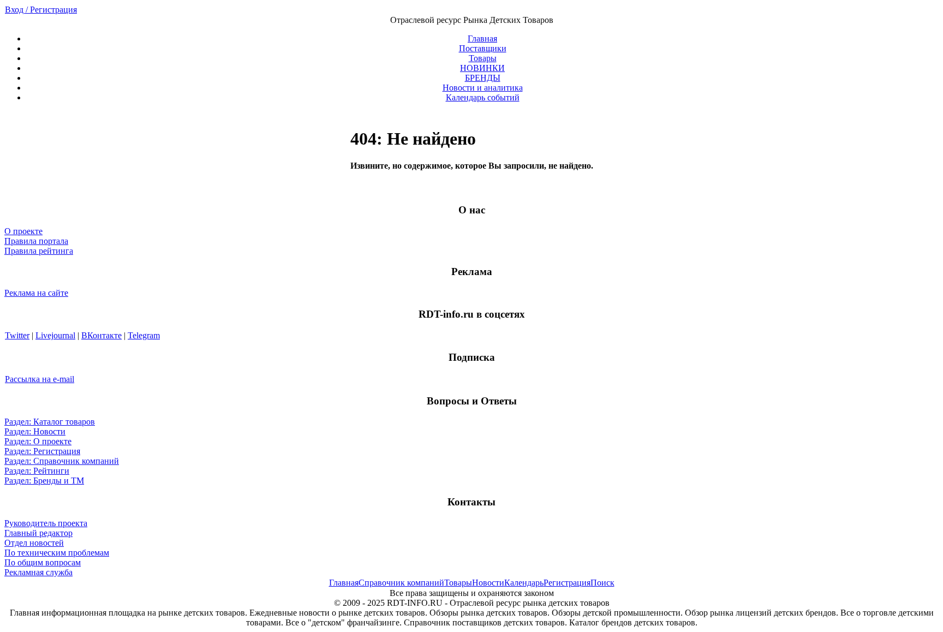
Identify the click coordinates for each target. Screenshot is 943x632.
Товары (483, 58)
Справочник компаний (401, 582)
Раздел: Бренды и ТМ (44, 480)
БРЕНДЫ (482, 77)
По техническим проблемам (56, 552)
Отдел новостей (34, 542)
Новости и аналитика (483, 87)
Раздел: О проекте (37, 441)
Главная (482, 38)
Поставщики (482, 48)
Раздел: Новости (34, 431)
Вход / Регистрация (41, 9)
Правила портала (36, 241)
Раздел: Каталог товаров (49, 421)
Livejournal (55, 335)
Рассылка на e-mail (39, 379)
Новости (488, 582)
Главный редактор (38, 533)
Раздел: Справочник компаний (61, 461)
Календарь (524, 582)
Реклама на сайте (36, 292)
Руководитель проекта (45, 523)
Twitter (17, 335)
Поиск (602, 582)
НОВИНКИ (482, 68)
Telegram (144, 335)
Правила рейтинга (38, 250)
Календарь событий (483, 97)
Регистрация (567, 582)
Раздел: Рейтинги (36, 470)
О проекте (23, 231)
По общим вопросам (42, 562)
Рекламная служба (38, 572)
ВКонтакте (101, 335)
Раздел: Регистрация (42, 451)
